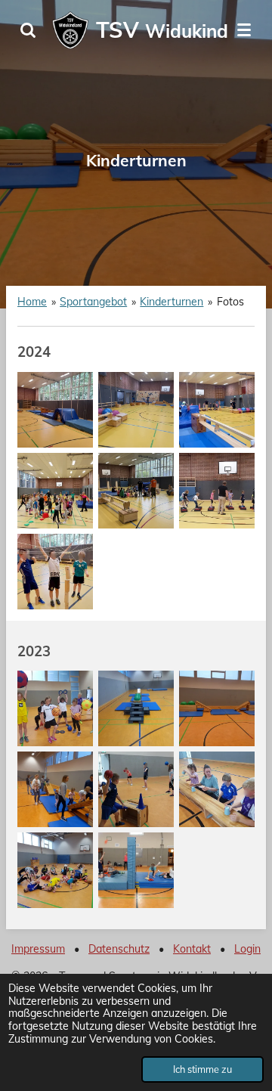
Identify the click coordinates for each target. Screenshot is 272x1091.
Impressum (38, 949)
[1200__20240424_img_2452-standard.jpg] (136, 490)
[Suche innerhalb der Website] (28, 30)
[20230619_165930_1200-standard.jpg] (136, 789)
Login (247, 949)
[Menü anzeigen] (244, 30)
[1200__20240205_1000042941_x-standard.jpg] (55, 490)
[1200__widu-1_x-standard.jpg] (55, 571)
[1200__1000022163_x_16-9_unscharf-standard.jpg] (217, 409)
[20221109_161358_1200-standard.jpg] (55, 789)
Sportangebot (93, 301)
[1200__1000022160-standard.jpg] (55, 409)
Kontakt (192, 949)
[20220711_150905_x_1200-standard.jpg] (55, 708)
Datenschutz (119, 949)
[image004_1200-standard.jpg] (217, 789)
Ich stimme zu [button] (202, 1069)
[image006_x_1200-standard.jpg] (136, 869)
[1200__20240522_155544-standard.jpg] (217, 490)
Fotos (230, 301)
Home (32, 301)
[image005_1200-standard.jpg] (55, 869)
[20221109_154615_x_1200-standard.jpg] (217, 708)
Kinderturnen (171, 301)
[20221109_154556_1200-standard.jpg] (136, 708)
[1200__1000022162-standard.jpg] (136, 409)
